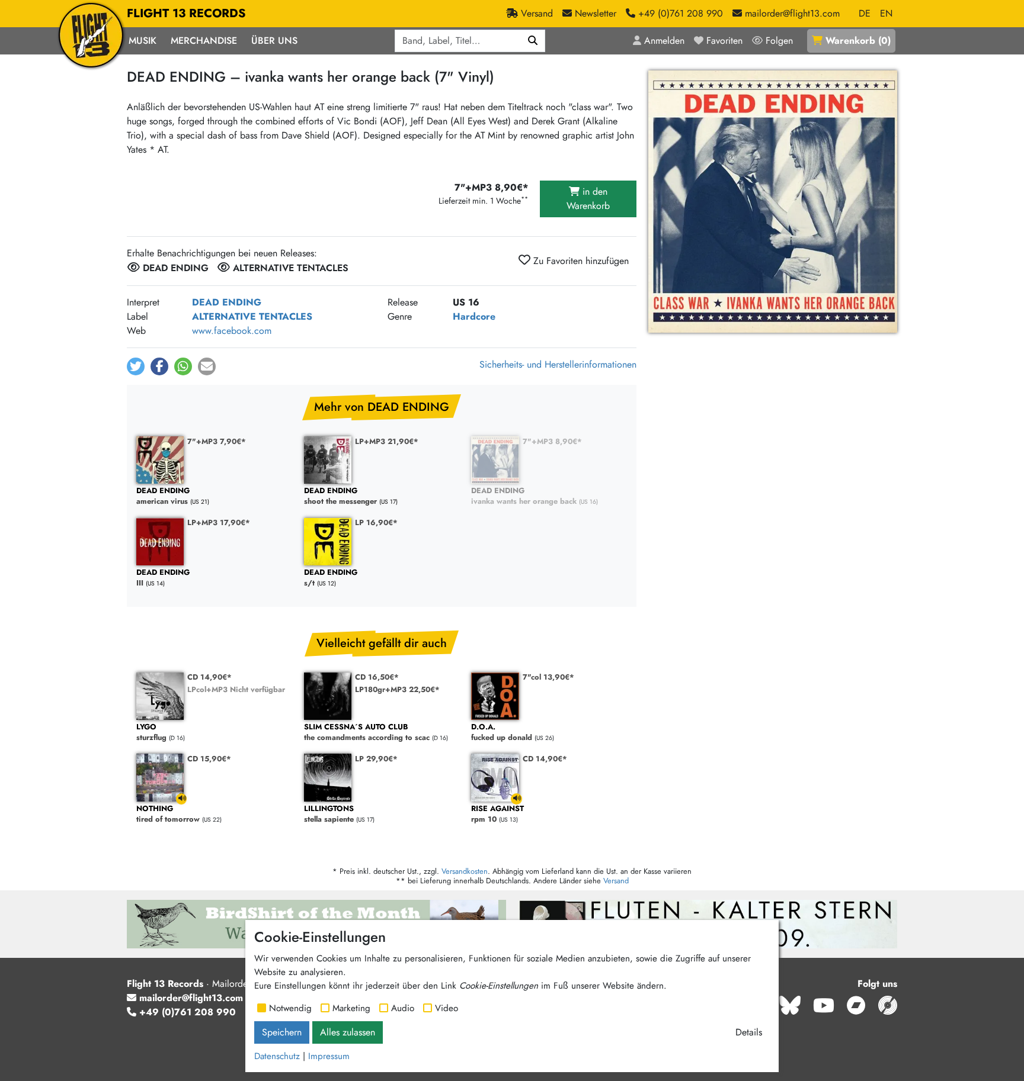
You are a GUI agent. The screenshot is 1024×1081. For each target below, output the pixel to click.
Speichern (282, 1032)
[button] (136, 366)
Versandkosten (464, 871)
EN (886, 13)
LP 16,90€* (376, 522)
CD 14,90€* (209, 677)
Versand (616, 880)
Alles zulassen (347, 1032)
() (858, 40)
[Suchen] (533, 41)
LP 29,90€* (376, 758)
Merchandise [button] (204, 40)
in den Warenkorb (588, 199)
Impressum (329, 1056)
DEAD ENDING (226, 302)
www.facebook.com (231, 330)
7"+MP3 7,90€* (216, 441)
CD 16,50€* (377, 677)
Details (748, 1032)
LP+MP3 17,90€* (218, 522)
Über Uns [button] (274, 40)
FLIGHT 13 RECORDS (186, 13)
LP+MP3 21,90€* (386, 441)
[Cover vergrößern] (772, 201)
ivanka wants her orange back (524, 496)
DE (865, 13)
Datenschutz (277, 1056)
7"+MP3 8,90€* (552, 441)
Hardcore (474, 316)
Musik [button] (142, 40)
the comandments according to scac (367, 732)
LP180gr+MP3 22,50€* (397, 689)
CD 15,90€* (209, 758)
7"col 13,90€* (548, 677)
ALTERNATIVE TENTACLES (252, 316)
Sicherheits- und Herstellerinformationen (557, 364)
